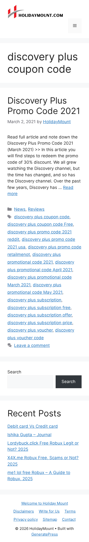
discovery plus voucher (30, 330)
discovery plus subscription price (39, 322)
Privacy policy (26, 519)
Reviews (36, 209)
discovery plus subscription (34, 299)
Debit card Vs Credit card (32, 426)
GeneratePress (44, 534)
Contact (69, 519)
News (19, 209)
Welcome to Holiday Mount (44, 503)
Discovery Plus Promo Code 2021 (43, 105)
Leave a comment (32, 345)
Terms (70, 511)
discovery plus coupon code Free (40, 224)
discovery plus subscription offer (39, 315)
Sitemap (50, 519)
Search (14, 371)
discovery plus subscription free (38, 307)
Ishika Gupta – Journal (29, 434)
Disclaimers (23, 511)
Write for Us (49, 511)
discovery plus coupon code (41, 216)
